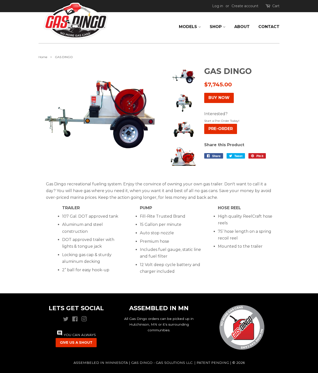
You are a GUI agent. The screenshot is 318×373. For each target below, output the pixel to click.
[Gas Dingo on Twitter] (66, 320)
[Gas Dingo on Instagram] (84, 320)
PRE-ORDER (220, 128)
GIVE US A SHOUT (76, 342)
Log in (217, 6)
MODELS (188, 26)
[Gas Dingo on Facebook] (75, 320)
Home (43, 57)
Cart (275, 6)
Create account (245, 6)
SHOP (216, 26)
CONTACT (268, 26)
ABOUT (242, 26)
